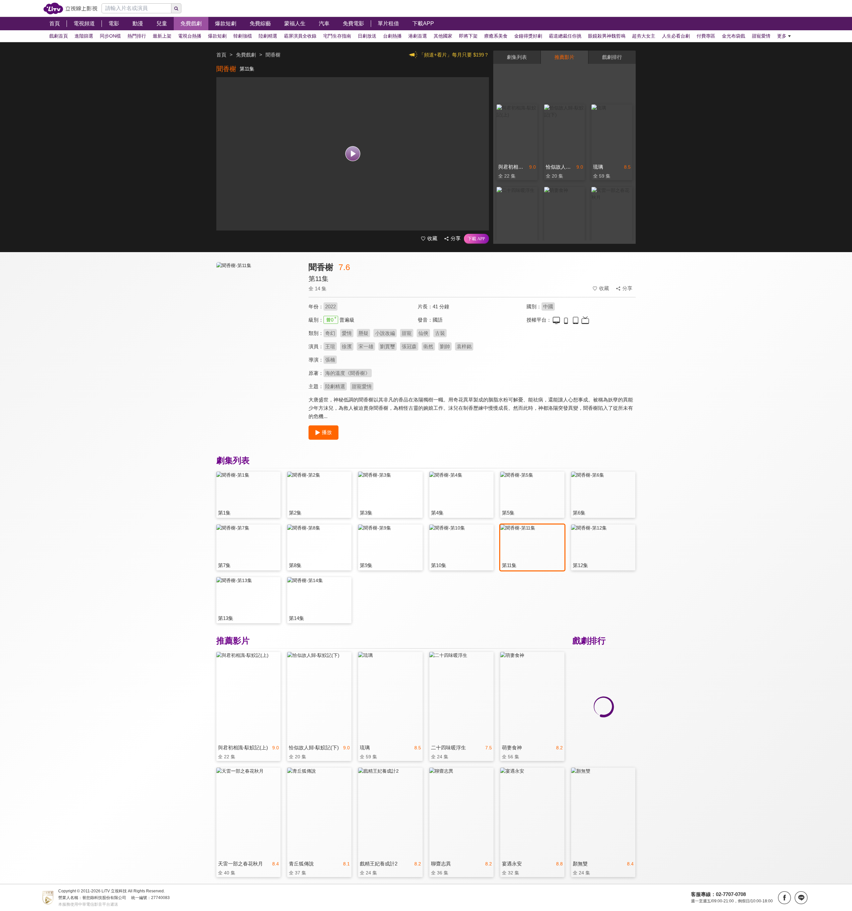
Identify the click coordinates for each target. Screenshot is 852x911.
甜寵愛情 (362, 386)
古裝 (440, 333)
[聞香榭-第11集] (258, 321)
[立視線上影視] (70, 8)
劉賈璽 (387, 346)
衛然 (428, 346)
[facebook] (784, 897)
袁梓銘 (464, 346)
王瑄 (330, 346)
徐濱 (347, 346)
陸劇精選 (335, 386)
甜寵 (407, 333)
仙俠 (423, 333)
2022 (330, 306)
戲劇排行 (612, 57)
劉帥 (445, 346)
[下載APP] (476, 239)
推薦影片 (564, 57)
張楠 (330, 360)
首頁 (221, 55)
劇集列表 (517, 57)
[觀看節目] (352, 153)
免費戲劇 (246, 55)
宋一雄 (365, 346)
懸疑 (363, 333)
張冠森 (409, 346)
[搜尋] (176, 8)
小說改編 (385, 333)
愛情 (347, 333)
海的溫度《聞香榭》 (347, 373)
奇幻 (330, 333)
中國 (548, 306)
